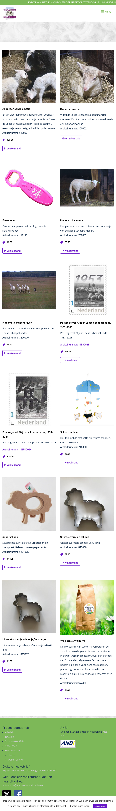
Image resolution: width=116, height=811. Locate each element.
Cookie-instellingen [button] (80, 805)
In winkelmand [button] (12, 148)
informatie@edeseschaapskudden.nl (22, 785)
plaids (11, 755)
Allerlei (9, 732)
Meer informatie (71, 138)
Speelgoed (11, 746)
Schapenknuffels (14, 741)
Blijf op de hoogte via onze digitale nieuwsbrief (29, 770)
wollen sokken (16, 759)
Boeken (9, 737)
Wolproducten (13, 750)
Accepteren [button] (100, 806)
